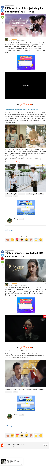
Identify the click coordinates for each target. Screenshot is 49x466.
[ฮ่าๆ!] (21, 240)
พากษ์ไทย (29, 193)
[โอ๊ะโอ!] (36, 240)
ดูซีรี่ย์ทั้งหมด (26, 104)
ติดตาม (21, 218)
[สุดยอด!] (7, 240)
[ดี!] (12, 240)
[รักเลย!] (17, 240)
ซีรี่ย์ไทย (7, 5)
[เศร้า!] (40, 240)
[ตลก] (26, 240)
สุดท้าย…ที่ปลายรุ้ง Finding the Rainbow (16, 162)
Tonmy (9, 38)
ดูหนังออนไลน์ (21, 193)
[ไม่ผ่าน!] (31, 240)
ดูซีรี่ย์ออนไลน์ (9, 193)
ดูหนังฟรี (35, 193)
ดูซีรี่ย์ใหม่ (41, 193)
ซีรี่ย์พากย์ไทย (11, 5)
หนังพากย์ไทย (9, 196)
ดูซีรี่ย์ (15, 193)
